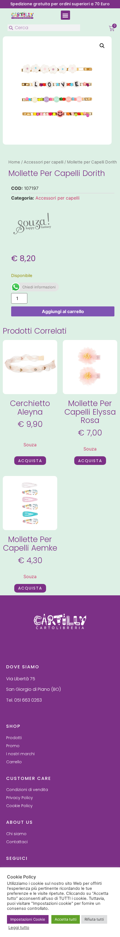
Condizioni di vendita (27, 789)
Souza (30, 444)
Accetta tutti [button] (65, 919)
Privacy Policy (19, 797)
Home (14, 162)
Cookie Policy (19, 805)
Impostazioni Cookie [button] (27, 919)
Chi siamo (16, 834)
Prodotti (14, 737)
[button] (65, 15)
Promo (13, 746)
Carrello (14, 762)
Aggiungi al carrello (63, 311)
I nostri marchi (20, 754)
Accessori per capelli (43, 162)
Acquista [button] (30, 461)
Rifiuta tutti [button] (94, 919)
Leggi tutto (18, 927)
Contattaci (17, 842)
